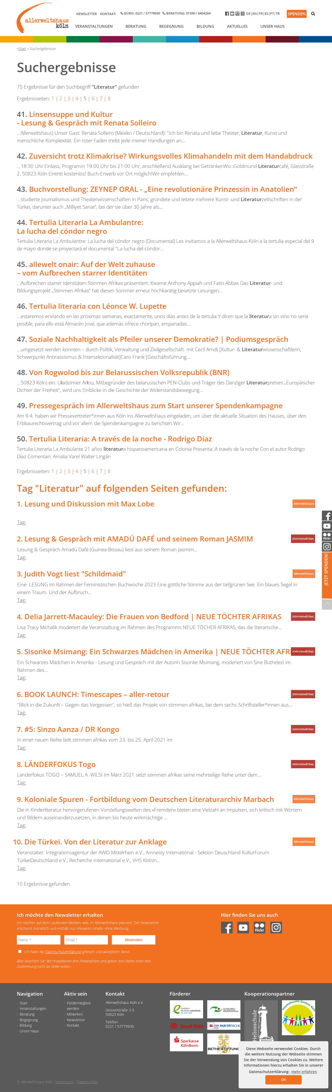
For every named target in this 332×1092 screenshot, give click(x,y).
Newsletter (86, 13)
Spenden (297, 13)
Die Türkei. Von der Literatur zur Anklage (95, 842)
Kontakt (73, 1025)
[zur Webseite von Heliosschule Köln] (259, 1025)
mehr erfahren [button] (304, 1071)
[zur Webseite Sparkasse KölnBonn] (184, 1044)
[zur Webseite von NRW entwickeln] (184, 1011)
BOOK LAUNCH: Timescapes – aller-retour (96, 694)
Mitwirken (75, 1014)
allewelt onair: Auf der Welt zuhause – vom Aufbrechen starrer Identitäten (86, 268)
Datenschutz (87, 1081)
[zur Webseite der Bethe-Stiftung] (221, 1045)
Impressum (64, 1081)
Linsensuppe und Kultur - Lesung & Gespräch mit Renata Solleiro (86, 118)
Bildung (205, 26)
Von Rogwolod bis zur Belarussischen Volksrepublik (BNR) (129, 372)
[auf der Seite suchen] (313, 13)
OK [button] (283, 1079)
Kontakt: (108, 13)
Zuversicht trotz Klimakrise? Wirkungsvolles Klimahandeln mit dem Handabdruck (171, 156)
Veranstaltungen (94, 26)
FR (261, 13)
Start (23, 1003)
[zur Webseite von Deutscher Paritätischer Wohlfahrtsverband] (221, 1027)
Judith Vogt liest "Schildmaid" (75, 574)
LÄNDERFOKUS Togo (60, 764)
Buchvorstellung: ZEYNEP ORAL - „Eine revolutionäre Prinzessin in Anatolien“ (163, 189)
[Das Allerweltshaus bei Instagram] (243, 15)
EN (254, 13)
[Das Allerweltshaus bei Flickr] (238, 15)
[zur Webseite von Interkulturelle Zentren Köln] (296, 1019)
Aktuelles (237, 26)
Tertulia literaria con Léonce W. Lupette (98, 306)
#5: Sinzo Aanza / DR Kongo (71, 729)
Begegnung (171, 26)
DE (248, 13)
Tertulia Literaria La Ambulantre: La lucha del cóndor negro (80, 226)
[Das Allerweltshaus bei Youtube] (233, 15)
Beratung (136, 26)
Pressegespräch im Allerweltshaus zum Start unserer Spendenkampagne (156, 405)
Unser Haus (272, 26)
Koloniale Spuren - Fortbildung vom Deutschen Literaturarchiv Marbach (149, 799)
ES (266, 13)
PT (272, 13)
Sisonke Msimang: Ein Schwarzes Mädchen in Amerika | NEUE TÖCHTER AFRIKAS (165, 651)
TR (278, 13)
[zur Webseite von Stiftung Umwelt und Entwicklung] (221, 1011)
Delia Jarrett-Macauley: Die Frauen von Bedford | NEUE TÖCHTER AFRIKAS (152, 616)
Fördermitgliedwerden (78, 1006)
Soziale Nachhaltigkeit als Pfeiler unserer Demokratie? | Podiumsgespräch (158, 339)
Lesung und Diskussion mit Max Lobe (89, 504)
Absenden (133, 939)
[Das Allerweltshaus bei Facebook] (227, 15)
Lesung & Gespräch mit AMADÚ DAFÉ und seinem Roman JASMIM (138, 539)
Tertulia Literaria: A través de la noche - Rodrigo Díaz (120, 438)
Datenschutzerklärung (63, 951)
